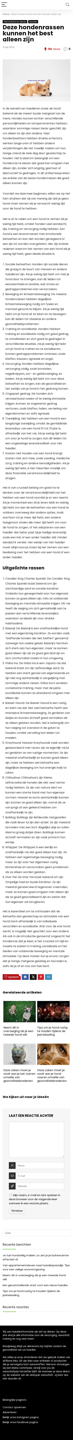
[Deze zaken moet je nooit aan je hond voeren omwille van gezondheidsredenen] (53, 1046)
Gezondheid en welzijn (15, 21)
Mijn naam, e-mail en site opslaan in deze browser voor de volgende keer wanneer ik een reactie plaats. (34, 1199)
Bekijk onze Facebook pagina (20, 1422)
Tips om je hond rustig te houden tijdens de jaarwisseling (52, 1031)
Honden (33, 21)
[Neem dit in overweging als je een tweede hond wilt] (19, 1003)
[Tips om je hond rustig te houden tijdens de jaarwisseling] (53, 1003)
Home (6, 14)
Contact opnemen (14, 1407)
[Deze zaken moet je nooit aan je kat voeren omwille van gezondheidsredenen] (19, 1046)
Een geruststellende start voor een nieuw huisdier (35, 1285)
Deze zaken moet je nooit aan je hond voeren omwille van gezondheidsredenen (52, 1075)
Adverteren (9, 1412)
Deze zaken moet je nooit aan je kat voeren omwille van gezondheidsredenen (19, 1075)
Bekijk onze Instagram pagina (21, 1417)
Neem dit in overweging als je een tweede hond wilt (18, 1031)
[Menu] (4, 4)
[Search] (67, 4)
